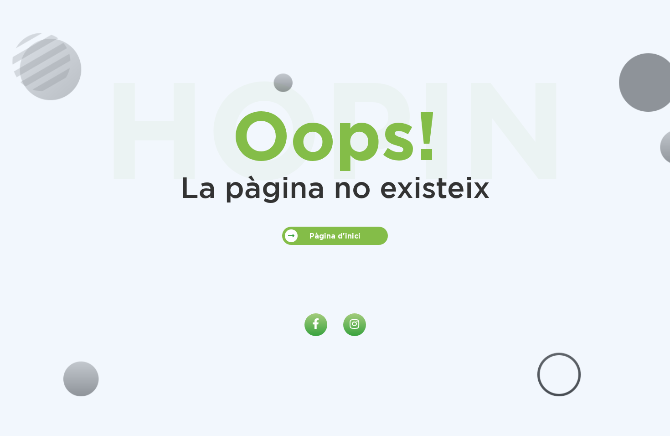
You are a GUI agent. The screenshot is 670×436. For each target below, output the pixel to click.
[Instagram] (354, 324)
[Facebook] (315, 324)
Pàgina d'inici (335, 236)
